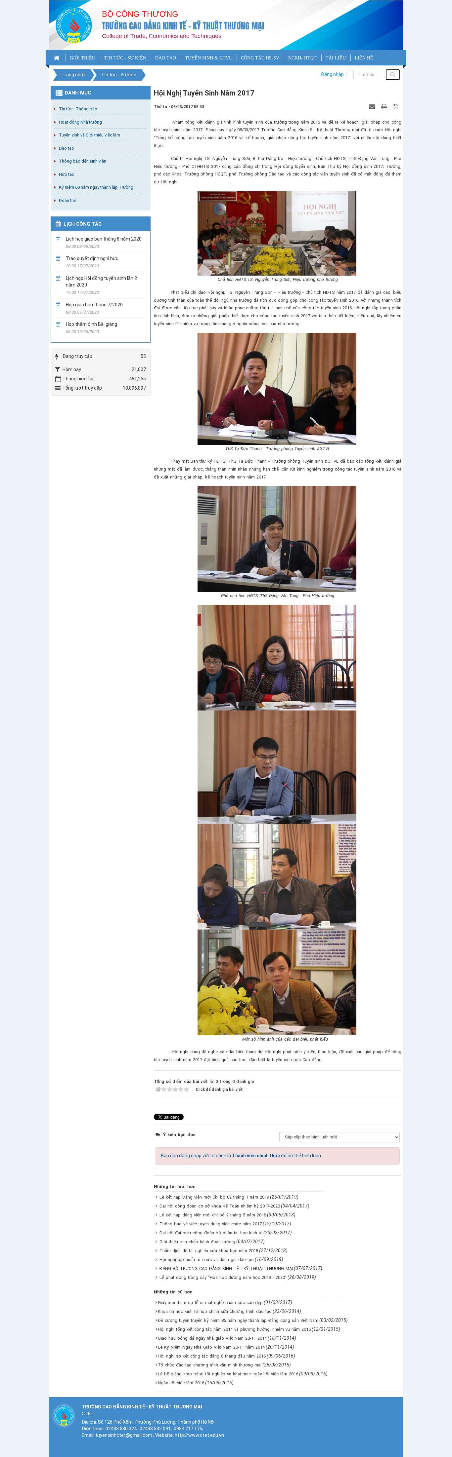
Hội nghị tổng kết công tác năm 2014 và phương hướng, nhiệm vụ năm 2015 (234, 1329)
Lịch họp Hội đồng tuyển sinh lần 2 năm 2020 (101, 282)
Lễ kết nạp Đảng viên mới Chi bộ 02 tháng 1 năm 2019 (214, 1197)
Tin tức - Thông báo (78, 108)
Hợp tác (66, 174)
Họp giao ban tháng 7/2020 (94, 304)
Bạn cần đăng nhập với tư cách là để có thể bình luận (241, 1155)
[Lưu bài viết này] (396, 106)
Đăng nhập (332, 74)
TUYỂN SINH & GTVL (208, 58)
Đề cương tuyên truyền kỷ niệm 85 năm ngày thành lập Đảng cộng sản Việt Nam (238, 1320)
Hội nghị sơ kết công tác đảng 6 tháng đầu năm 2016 (212, 1356)
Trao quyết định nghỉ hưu (92, 258)
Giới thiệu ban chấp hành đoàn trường (197, 1241)
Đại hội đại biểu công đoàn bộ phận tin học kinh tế (210, 1232)
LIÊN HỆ (364, 58)
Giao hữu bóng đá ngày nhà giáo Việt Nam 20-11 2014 (212, 1338)
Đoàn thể (67, 200)
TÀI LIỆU (336, 58)
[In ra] (384, 106)
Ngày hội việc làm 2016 (181, 1382)
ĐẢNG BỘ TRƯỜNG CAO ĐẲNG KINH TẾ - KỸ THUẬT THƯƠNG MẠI (226, 1268)
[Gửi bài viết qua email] (373, 106)
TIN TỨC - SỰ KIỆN (125, 58)
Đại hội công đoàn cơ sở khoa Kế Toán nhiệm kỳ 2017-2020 (219, 1206)
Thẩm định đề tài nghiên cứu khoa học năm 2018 (208, 1250)
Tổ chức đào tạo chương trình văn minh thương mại (209, 1364)
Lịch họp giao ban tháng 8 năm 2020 (104, 239)
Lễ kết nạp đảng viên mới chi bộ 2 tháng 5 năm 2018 (212, 1214)
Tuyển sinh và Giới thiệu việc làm (89, 135)
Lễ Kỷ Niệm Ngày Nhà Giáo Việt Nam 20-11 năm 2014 (211, 1347)
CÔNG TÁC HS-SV (260, 58)
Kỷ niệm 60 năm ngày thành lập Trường (96, 187)
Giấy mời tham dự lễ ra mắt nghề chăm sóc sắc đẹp (210, 1302)
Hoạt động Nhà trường (80, 122)
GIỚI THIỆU (82, 58)
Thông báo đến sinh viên (82, 161)
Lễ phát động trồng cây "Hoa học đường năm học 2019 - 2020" (223, 1277)
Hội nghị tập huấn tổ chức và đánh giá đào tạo (206, 1259)
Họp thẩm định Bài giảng (91, 324)
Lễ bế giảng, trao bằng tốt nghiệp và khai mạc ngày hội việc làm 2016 (228, 1373)
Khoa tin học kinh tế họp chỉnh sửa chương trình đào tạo (215, 1311)
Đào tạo (66, 148)
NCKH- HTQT (302, 58)
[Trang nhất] (57, 57)
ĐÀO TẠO (165, 58)
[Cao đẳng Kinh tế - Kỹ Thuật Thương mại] (74, 24)
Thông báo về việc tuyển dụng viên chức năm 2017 (210, 1223)
